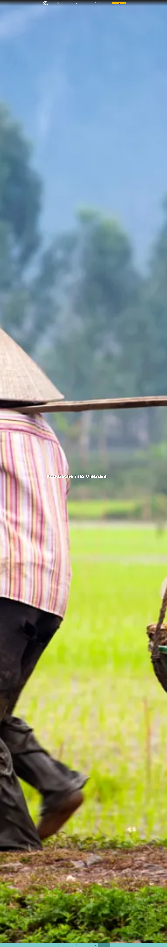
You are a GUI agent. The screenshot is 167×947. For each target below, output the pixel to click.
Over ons (106, 3)
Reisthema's (67, 3)
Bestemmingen (56, 3)
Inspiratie (77, 3)
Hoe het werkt (96, 3)
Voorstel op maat (118, 3)
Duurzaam (86, 3)
